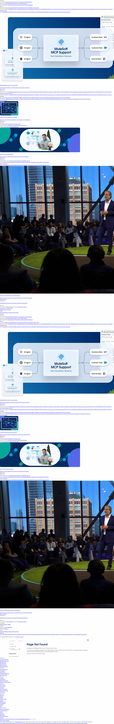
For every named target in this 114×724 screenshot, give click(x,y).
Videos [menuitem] (12, 162)
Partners (2, 713)
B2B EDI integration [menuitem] (9, 99)
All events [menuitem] (47, 165)
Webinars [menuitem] (6, 162)
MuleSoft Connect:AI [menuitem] (7, 165)
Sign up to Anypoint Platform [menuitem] (11, 7)
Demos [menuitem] (9, 162)
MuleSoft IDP (3, 663)
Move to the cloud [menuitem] (62, 99)
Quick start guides (4, 690)
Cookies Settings (33, 719)
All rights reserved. (19, 722)
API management (4, 669)
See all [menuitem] (1, 6)
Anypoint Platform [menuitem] (4, 312)
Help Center (2, 685)
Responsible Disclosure (25, 719)
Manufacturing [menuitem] (47, 97)
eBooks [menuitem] (23, 162)
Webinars (2, 695)
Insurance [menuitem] (42, 97)
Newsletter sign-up (4, 716)
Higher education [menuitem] (35, 97)
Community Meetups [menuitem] (40, 165)
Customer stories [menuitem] (13, 160)
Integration (2, 670)
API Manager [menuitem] (30, 5)
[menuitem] (57, 45)
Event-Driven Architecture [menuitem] (29, 99)
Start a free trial (3, 665)
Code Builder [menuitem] (8, 3)
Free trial (2, 314)
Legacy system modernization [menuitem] (44, 99)
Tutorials (18, 303)
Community (9, 303)
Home (12, 644)
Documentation (23, 303)
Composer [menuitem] (10, 312)
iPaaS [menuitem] (37, 99)
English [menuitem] (3, 309)
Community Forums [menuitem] (13, 127)
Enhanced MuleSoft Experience (15, 657)
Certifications (10, 124)
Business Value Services (5, 682)
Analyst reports (3, 699)
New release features (4, 709)
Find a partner (10, 307)
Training (14, 303)
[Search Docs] (88, 640)
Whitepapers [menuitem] (28, 162)
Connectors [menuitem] (18, 3)
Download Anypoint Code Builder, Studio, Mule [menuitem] (28, 7)
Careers (1, 717)
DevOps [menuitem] (16, 99)
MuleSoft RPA (3, 662)
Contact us (2, 692)
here (30, 653)
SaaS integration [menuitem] (76, 99)
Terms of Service (6, 719)
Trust (14, 719)
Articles (1, 704)
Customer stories (4, 710)
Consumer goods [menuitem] (66, 97)
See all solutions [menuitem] (3, 100)
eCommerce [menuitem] (21, 99)
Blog (1, 706)
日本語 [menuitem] (9, 309)
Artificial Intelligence (4, 673)
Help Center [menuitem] (6, 127)
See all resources (3, 163)
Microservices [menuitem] (55, 99)
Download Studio (4, 666)
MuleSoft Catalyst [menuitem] (12, 125)
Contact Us (2, 308)
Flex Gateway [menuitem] (11, 5)
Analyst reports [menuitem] (18, 162)
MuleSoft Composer (4, 661)
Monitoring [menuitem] (24, 5)
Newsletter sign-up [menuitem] (26, 160)
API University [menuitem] (45, 162)
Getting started (3, 303)
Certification (2, 679)
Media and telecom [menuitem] (55, 97)
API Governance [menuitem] (17, 5)
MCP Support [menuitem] (24, 3)
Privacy (11, 719)
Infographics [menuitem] (33, 162)
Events (1, 712)
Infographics (3, 703)
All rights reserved (19, 636)
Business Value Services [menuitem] (21, 125)
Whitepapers (3, 702)
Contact (17, 719)
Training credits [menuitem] (17, 124)
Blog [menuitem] (41, 162)
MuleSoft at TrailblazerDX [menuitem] (29, 165)
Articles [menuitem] (38, 162)
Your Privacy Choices (4, 720)
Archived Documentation (14, 649)
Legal (1, 719)
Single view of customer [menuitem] (85, 99)
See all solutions (3, 675)
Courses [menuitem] (5, 124)
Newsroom (2, 714)
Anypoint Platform (4, 659)
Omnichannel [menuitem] (69, 99)
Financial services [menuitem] (9, 97)
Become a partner (23, 307)
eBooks (1, 700)
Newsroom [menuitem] (19, 160)
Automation (2, 672)
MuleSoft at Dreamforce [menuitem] (18, 165)
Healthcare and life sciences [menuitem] (25, 97)
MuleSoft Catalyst (4, 680)
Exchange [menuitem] (13, 3)
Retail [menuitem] (61, 97)
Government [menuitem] (16, 97)
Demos (1, 696)
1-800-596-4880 (8, 627)
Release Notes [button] (13, 646)
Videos (1, 697)
